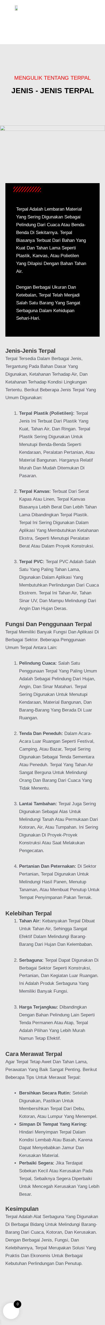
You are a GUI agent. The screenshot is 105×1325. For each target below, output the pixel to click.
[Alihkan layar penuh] (17, 1286)
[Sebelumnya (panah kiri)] (5, 1293)
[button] (52, 21)
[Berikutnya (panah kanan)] (17, 1293)
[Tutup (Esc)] (41, 1286)
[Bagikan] (29, 1286)
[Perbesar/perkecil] (5, 1286)
